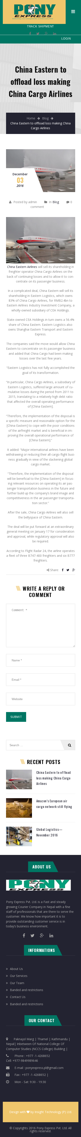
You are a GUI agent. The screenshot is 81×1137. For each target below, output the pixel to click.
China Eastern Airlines (22, 267)
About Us (16, 969)
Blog (45, 118)
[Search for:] (40, 742)
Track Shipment (40, 26)
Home (31, 118)
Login (66, 38)
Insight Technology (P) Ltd (53, 1112)
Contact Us (17, 997)
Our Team (17, 983)
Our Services (18, 976)
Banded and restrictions (26, 990)
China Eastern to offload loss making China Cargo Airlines (53, 778)
